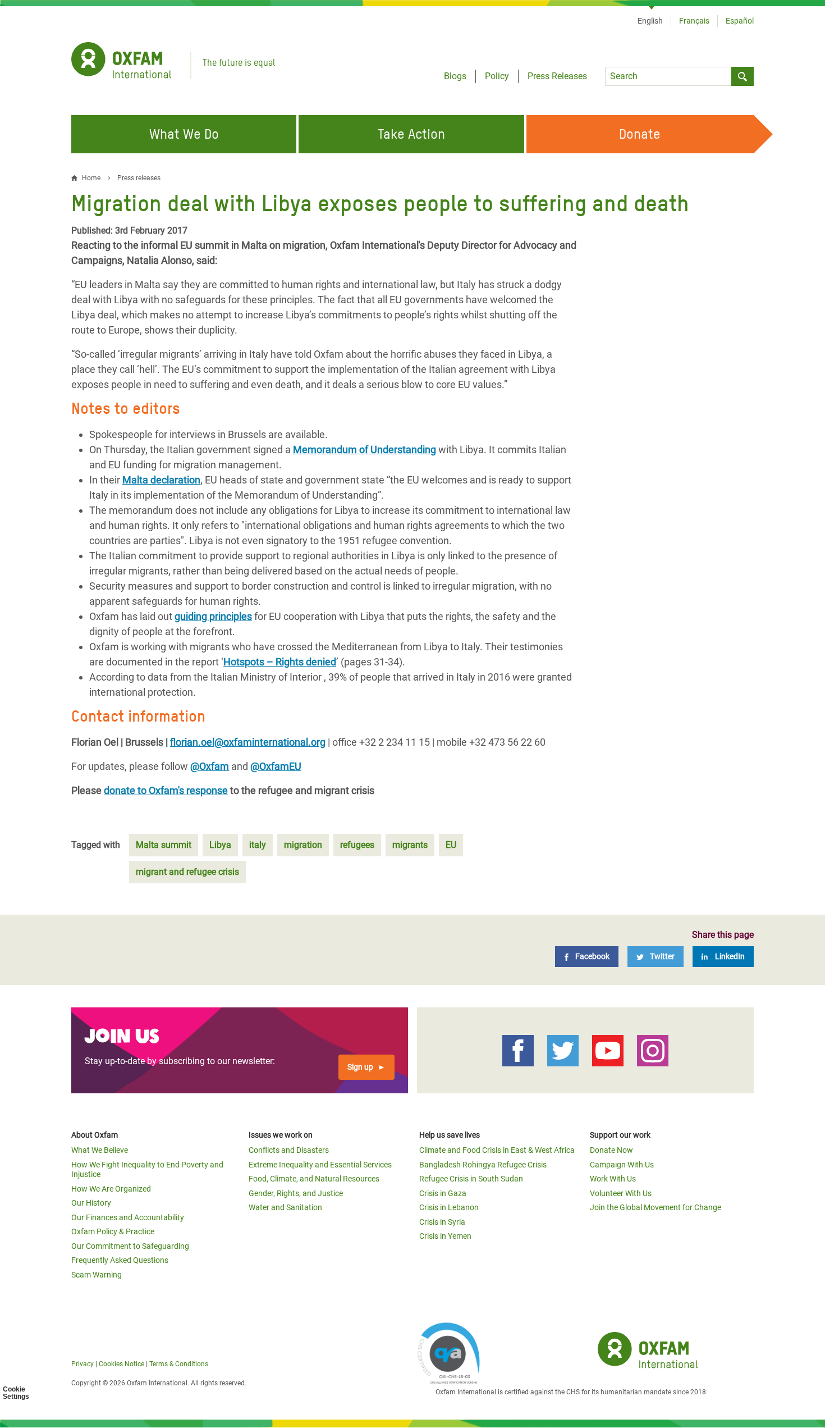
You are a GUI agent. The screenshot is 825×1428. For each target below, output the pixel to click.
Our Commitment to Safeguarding (130, 1246)
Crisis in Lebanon (449, 1207)
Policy (497, 76)
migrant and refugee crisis (187, 871)
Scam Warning (96, 1274)
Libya (220, 845)
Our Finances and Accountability (127, 1217)
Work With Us (613, 1178)
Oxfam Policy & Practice (112, 1231)
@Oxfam (209, 766)
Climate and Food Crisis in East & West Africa (497, 1150)
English (650, 20)
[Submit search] (742, 76)
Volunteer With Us (621, 1193)
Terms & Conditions (178, 1364)
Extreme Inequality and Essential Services (320, 1164)
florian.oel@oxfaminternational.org (248, 742)
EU (451, 845)
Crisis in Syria (442, 1221)
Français (694, 20)
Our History (91, 1202)
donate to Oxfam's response (166, 790)
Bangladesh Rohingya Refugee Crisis (483, 1164)
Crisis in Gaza (442, 1193)
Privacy (82, 1364)
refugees (357, 845)
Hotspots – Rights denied (279, 662)
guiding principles (213, 616)
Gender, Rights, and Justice (296, 1193)
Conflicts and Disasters (289, 1150)
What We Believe (99, 1150)
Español (740, 20)
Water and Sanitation (285, 1207)
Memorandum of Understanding (364, 449)
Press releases (139, 178)
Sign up (360, 1066)
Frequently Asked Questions (119, 1260)
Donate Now (611, 1150)
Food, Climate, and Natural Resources (314, 1178)
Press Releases (557, 76)
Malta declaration (161, 480)
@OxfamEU (275, 766)
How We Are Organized (111, 1188)
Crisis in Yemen (445, 1235)
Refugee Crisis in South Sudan (471, 1178)
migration (303, 845)
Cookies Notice (121, 1364)
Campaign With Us (622, 1164)
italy (257, 845)
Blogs (455, 76)
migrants (410, 845)
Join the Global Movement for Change (655, 1207)
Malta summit (163, 845)
